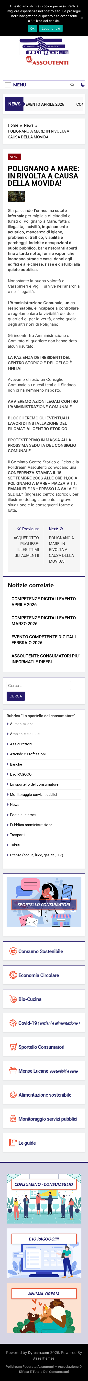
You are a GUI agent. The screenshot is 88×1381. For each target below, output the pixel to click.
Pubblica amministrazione (31, 825)
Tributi (15, 845)
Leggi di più (51, 28)
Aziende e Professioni (28, 754)
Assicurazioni (21, 744)
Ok (32, 28)
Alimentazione (21, 724)
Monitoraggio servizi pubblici (33, 794)
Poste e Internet (23, 815)
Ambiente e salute (25, 734)
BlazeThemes (44, 1358)
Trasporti (17, 835)
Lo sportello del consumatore (34, 784)
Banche (16, 764)
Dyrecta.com (38, 1352)
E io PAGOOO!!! (22, 774)
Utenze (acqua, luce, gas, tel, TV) (36, 855)
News (15, 157)
